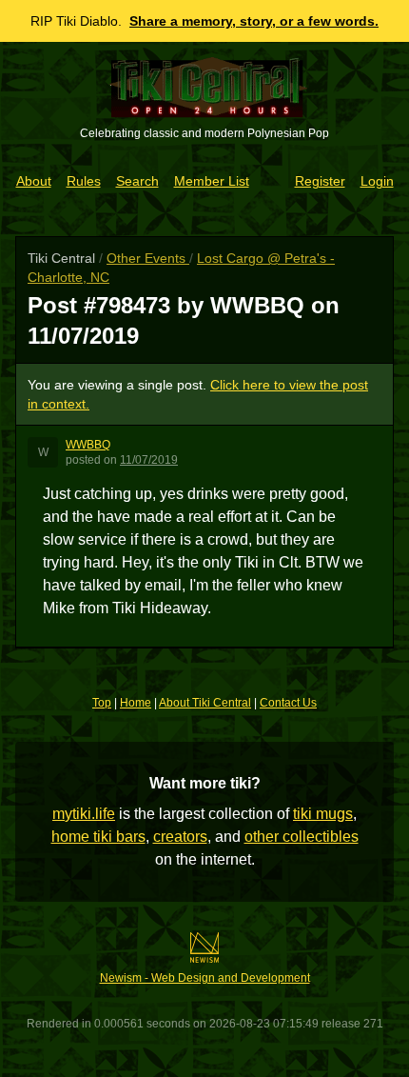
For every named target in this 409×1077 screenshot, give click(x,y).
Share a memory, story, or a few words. (254, 21)
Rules (84, 181)
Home (135, 702)
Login (377, 181)
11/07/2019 (149, 460)
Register (320, 181)
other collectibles (301, 836)
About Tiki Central (205, 702)
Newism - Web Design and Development (205, 978)
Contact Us (288, 702)
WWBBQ (88, 444)
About (33, 181)
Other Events (148, 258)
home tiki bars (98, 836)
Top (101, 702)
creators (180, 836)
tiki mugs (323, 814)
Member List (211, 181)
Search (137, 181)
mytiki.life (83, 814)
